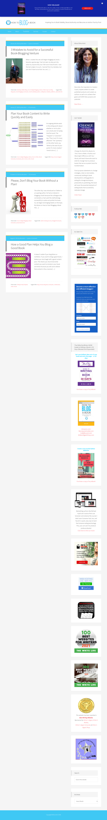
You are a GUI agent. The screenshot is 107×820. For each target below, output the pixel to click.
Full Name (79, 315)
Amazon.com (86, 429)
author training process (46, 220)
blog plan (13, 92)
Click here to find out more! (86, 531)
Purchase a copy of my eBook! (86, 389)
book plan (25, 92)
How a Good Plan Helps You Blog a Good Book (32, 246)
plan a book (24, 159)
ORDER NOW (87, 8)
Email (78, 321)
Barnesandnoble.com (86, 431)
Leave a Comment (33, 43)
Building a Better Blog (22, 90)
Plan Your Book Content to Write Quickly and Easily (30, 115)
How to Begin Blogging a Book (35, 90)
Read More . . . (78, 104)
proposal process (20, 222)
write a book (31, 159)
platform (53, 92)
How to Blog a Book (21, 22)
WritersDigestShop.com (86, 435)
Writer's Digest (88, 720)
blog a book (54, 157)
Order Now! (78, 195)
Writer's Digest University (83, 725)
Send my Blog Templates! (83, 329)
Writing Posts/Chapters (22, 284)
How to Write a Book (37, 157)
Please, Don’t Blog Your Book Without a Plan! (34, 182)
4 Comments (31, 107)
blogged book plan (56, 220)
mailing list (43, 92)
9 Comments (32, 174)
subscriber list (59, 92)
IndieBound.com (86, 433)
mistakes (48, 92)
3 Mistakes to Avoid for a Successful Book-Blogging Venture (32, 51)
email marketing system (34, 92)
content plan (57, 284)
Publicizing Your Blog (48, 90)
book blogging (19, 92)
